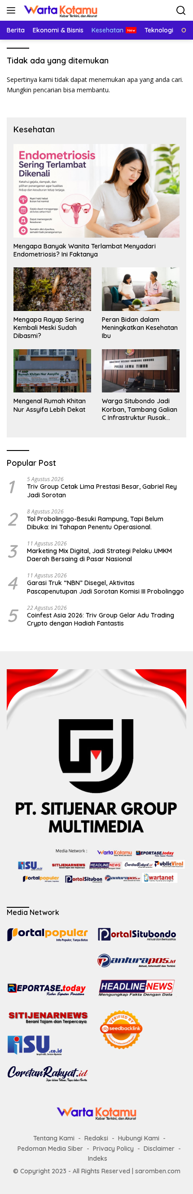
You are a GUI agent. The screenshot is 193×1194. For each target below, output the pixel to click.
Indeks (97, 1158)
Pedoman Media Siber (50, 1148)
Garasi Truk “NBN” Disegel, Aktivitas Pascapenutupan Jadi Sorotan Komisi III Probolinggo (105, 587)
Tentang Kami (54, 1138)
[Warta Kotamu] (59, 10)
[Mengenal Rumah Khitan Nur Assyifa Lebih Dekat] (52, 371)
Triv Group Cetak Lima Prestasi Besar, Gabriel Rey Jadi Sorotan (102, 490)
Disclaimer (159, 1148)
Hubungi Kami (138, 1138)
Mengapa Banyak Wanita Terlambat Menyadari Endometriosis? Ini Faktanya (84, 250)
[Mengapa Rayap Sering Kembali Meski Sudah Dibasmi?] (52, 289)
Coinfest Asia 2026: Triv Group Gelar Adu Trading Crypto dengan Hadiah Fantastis (100, 619)
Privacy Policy (113, 1148)
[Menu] (13, 10)
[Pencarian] (181, 10)
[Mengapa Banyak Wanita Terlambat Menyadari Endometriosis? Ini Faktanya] (96, 191)
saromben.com (157, 1171)
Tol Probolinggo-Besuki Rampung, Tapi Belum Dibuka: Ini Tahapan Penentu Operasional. (95, 523)
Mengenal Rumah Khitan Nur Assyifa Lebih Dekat (49, 405)
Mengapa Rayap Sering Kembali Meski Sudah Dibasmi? (48, 327)
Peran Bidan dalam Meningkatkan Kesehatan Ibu (140, 327)
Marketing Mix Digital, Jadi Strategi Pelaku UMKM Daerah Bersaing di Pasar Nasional (99, 555)
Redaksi (96, 1138)
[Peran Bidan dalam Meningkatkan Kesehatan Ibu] (141, 289)
